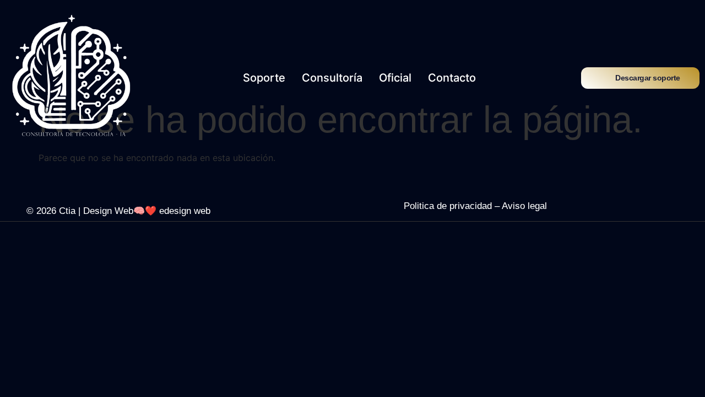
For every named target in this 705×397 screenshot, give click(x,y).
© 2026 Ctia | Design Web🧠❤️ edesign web (118, 211)
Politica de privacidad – (453, 206)
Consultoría (332, 77)
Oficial (395, 77)
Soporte (264, 77)
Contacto (452, 77)
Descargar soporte (647, 77)
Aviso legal (524, 206)
